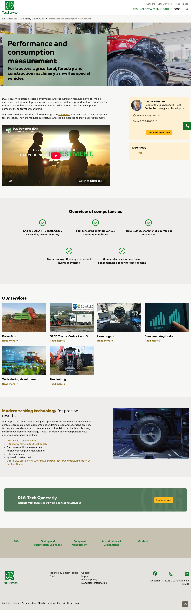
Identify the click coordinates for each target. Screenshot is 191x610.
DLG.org (150, 4)
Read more (8, 340)
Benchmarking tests (159, 336)
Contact (6, 603)
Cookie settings (71, 603)
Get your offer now (159, 132)
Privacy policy (29, 603)
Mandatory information (49, 603)
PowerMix (9, 336)
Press (177, 4)
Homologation (107, 336)
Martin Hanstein (155, 101)
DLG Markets (164, 4)
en (186, 4)
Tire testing (58, 379)
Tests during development (20, 379)
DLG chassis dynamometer (22, 441)
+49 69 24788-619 (147, 121)
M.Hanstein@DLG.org (148, 116)
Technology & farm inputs (151, 9)
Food (177, 9)
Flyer (139, 153)
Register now (164, 500)
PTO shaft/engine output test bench (27, 444)
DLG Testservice (9, 18)
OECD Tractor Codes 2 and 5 (69, 336)
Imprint (16, 603)
